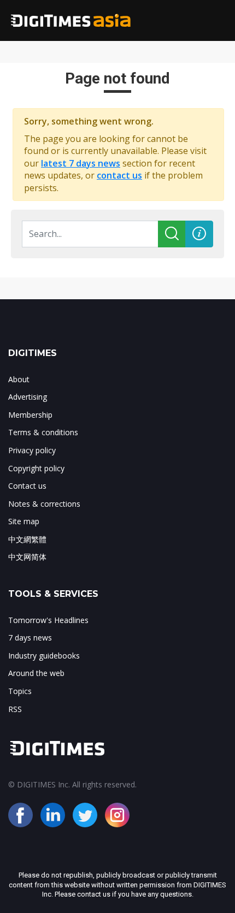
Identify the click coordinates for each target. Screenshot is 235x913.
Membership (30, 415)
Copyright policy (36, 468)
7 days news (30, 637)
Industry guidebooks (44, 655)
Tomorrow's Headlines (48, 620)
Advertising (27, 397)
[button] (199, 234)
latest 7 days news (80, 163)
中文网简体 (27, 557)
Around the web (36, 673)
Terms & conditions (43, 432)
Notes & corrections (44, 504)
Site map (23, 521)
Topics (20, 691)
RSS (15, 709)
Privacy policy (32, 450)
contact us (119, 175)
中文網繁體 (27, 539)
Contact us (27, 486)
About (19, 379)
